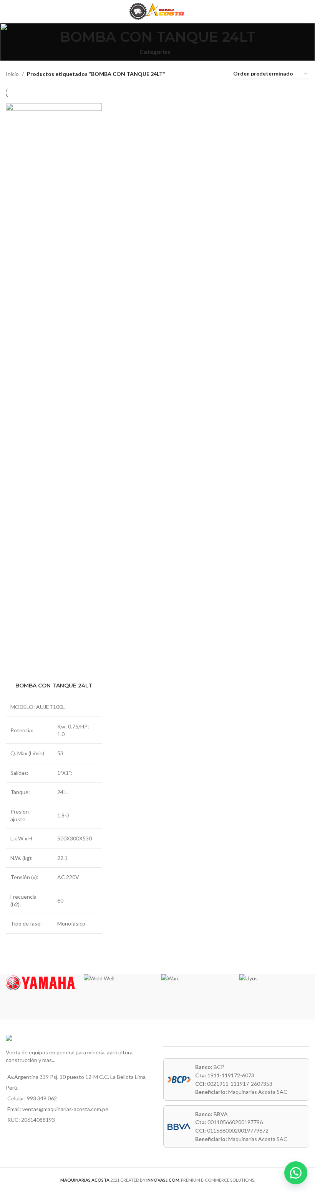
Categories (154, 52)
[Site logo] (157, 10)
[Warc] (196, 978)
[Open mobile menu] (9, 11)
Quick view (53, 956)
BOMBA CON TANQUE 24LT (53, 685)
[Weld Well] (119, 978)
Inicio (12, 74)
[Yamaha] (41, 983)
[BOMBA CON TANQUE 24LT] (54, 390)
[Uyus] (274, 978)
